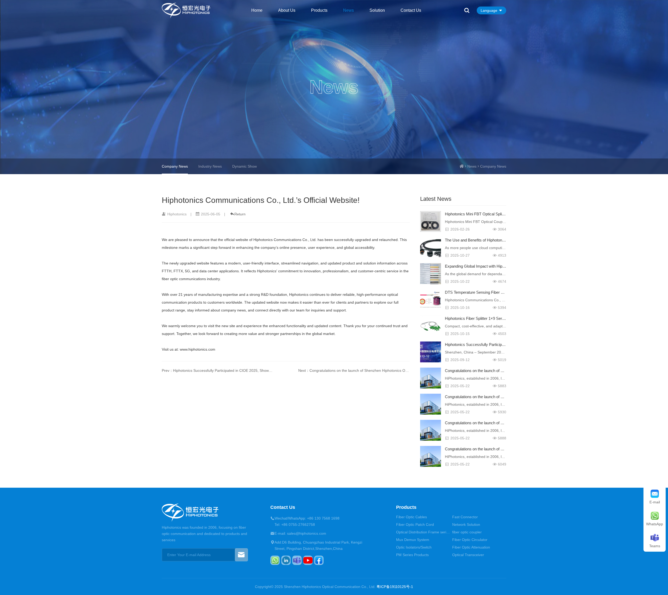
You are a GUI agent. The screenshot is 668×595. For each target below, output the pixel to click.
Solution (377, 10)
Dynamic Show (244, 166)
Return (240, 214)
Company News (493, 166)
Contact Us (411, 10)
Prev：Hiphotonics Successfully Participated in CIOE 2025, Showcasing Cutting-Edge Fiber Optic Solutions (217, 370)
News (348, 10)
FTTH (166, 271)
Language (489, 10)
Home (257, 10)
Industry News (210, 166)
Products (319, 10)
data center (208, 271)
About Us (286, 10)
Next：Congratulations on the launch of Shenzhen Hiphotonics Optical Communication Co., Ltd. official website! (354, 370)
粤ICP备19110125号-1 (395, 587)
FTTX (178, 271)
